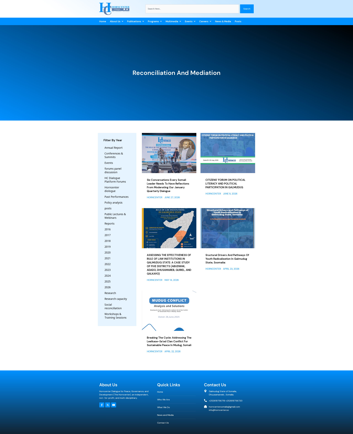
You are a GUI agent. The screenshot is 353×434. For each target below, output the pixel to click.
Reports (109, 223)
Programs (153, 21)
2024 (108, 275)
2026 (108, 287)
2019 (108, 247)
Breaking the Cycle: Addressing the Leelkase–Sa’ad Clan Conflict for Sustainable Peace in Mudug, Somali (169, 341)
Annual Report (114, 147)
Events (188, 21)
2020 (108, 252)
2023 (108, 270)
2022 (108, 264)
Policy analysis (113, 202)
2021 (108, 258)
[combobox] (192, 8)
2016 (108, 229)
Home (102, 21)
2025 (108, 281)
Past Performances (117, 197)
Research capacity (116, 299)
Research (110, 293)
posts (238, 21)
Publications (134, 21)
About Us (115, 21)
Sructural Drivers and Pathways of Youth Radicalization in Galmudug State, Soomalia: (227, 258)
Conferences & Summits (114, 155)
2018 (108, 241)
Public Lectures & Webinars (115, 216)
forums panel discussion (113, 170)
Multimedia (172, 21)
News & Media (223, 21)
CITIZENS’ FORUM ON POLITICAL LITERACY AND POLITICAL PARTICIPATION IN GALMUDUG (225, 183)
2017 (108, 235)
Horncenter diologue (112, 189)
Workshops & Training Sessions (115, 315)
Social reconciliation (113, 306)
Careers (203, 21)
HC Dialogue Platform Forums (115, 179)
